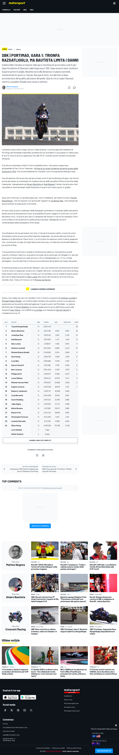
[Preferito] (69, 87)
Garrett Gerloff (62, 310)
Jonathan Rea (57, 200)
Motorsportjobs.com (71, 703)
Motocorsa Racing (43, 279)
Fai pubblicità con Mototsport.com (15, 727)
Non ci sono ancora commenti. (40, 488)
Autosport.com (69, 707)
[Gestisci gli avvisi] (43, 455)
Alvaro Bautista (34, 184)
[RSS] (31, 710)
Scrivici (5, 724)
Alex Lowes (32, 276)
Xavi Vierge (15, 310)
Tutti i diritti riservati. (70, 751)
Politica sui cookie (58, 748)
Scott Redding (22, 307)
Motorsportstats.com (72, 711)
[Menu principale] (4, 3)
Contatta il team (9, 731)
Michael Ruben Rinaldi (11, 301)
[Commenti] (75, 87)
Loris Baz (38, 310)
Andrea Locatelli (68, 298)
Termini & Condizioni (43, 748)
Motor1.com (68, 700)
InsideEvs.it (68, 696)
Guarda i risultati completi (40, 440)
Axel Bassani (49, 184)
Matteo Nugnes (12, 86)
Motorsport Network (54, 751)
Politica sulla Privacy (74, 748)
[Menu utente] (114, 3)
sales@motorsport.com (11, 735)
